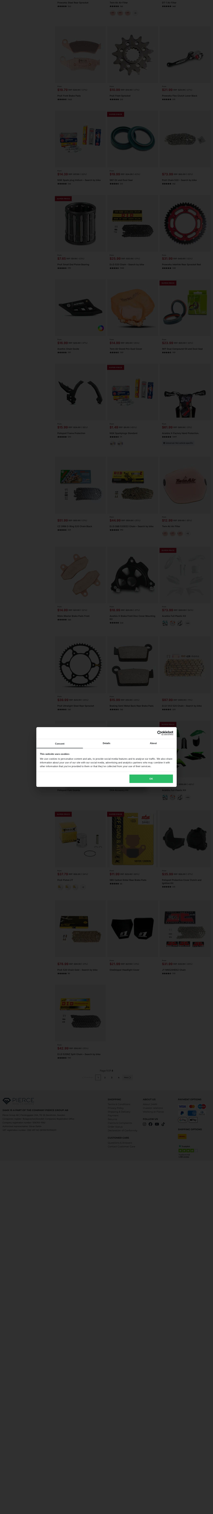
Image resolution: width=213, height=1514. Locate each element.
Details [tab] (106, 743)
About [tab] (153, 743)
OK (151, 778)
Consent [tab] (59, 743)
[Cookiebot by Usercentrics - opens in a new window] (159, 733)
